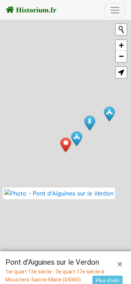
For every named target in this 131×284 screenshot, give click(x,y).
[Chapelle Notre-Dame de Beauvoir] (109, 114)
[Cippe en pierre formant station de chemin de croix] (89, 123)
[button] (121, 72)
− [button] (121, 56)
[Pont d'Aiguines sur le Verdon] (65, 145)
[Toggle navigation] (115, 10)
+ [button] (121, 45)
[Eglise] (76, 138)
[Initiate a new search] (121, 29)
